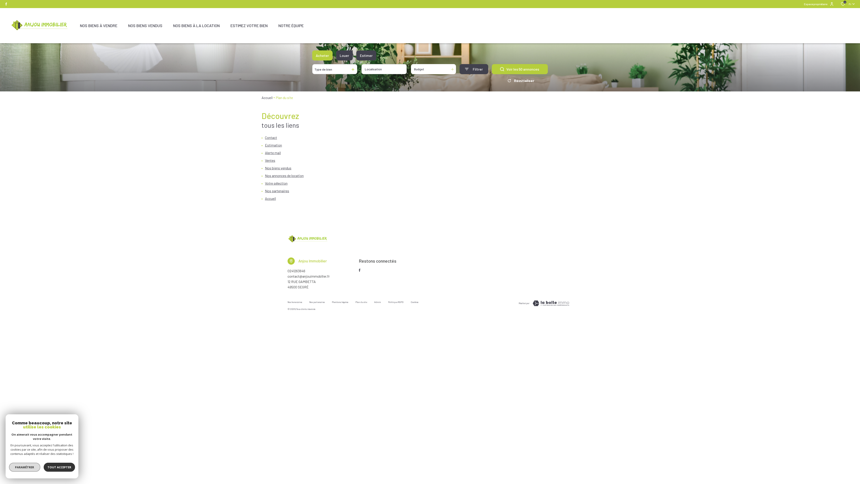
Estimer (366, 55)
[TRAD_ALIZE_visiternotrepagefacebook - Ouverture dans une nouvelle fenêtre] (6, 4)
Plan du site (361, 302)
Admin (377, 302)
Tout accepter (59, 467)
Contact (271, 137)
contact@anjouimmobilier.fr (309, 276)
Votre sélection (276, 183)
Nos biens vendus (278, 168)
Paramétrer (24, 467)
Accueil (267, 97)
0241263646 (296, 271)
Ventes (270, 160)
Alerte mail (273, 153)
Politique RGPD (396, 302)
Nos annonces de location (284, 175)
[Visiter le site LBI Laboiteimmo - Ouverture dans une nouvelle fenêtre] (550, 303)
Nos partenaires (277, 191)
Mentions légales (340, 302)
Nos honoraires (295, 302)
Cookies (414, 302)
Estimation (273, 145)
